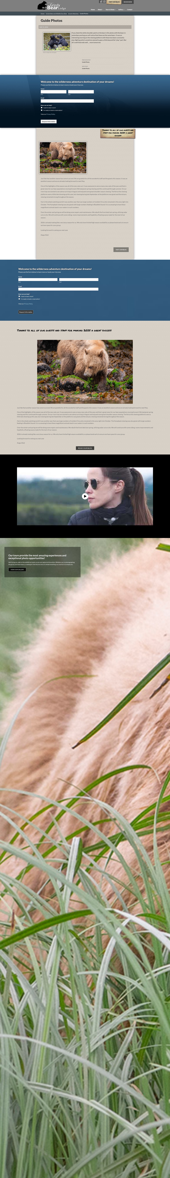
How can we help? (47, 105)
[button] (85, 496)
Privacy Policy (50, 114)
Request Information (48, 121)
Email (43, 98)
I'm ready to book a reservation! (52, 110)
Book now (128, 2)
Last (69, 94)
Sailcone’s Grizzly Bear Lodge (51, 6)
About (100, 9)
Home (93, 9)
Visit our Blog (114, 2)
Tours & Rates (110, 9)
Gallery (120, 9)
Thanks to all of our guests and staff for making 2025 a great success (118, 133)
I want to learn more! (49, 108)
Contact (129, 9)
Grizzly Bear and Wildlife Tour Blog (56, 13)
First (42, 94)
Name (43, 89)
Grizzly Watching (73, 13)
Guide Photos (86, 61)
